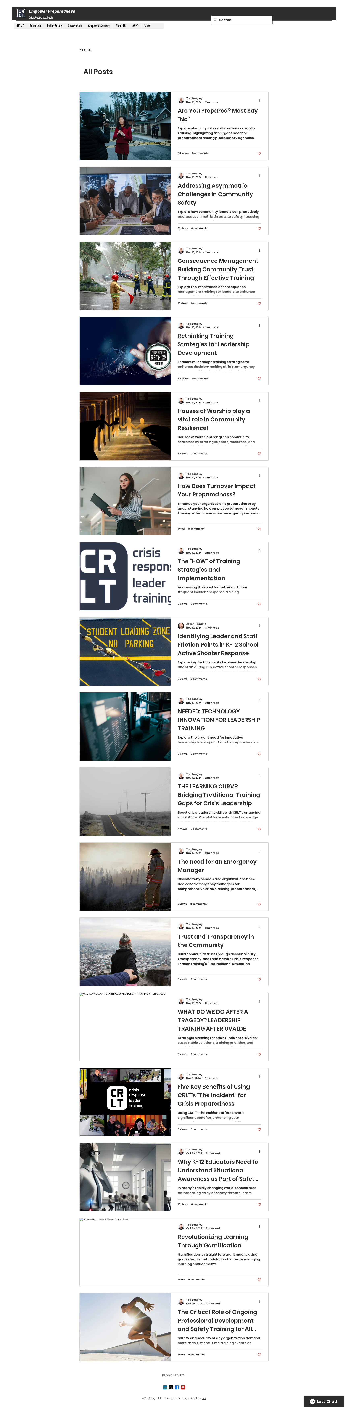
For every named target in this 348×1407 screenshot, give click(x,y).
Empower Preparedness (52, 11)
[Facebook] (177, 1387)
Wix (204, 1398)
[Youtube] (183, 1387)
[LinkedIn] (165, 1387)
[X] (171, 1387)
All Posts (85, 50)
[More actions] (260, 100)
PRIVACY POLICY (174, 1375)
